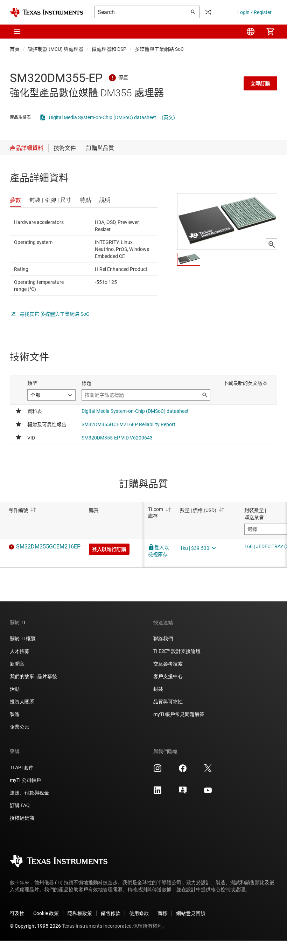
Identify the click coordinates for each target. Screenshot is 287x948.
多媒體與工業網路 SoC (159, 49)
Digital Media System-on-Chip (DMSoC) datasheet (102, 117)
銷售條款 (110, 913)
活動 (15, 689)
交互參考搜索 (168, 664)
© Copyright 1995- (35, 926)
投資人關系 (22, 701)
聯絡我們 (163, 638)
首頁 (15, 49)
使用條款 (139, 913)
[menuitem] (250, 32)
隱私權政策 (80, 913)
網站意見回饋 (190, 913)
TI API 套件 (22, 767)
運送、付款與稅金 (29, 793)
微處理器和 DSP (109, 49)
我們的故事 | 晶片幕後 (33, 676)
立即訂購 (260, 83)
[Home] (46, 12)
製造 (15, 714)
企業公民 (19, 727)
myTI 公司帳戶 (25, 780)
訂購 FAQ (20, 805)
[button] (17, 32)
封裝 (158, 689)
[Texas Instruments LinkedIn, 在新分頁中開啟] (157, 793)
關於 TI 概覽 (23, 638)
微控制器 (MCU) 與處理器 (55, 49)
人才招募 (19, 651)
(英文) (168, 117)
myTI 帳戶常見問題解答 (178, 714)
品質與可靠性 (168, 701)
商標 (162, 913)
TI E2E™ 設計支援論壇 (177, 651)
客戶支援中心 (168, 676)
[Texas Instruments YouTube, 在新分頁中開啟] (208, 793)
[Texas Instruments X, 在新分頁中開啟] (208, 770)
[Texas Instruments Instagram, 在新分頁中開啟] (157, 770)
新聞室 (17, 664)
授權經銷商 (22, 818)
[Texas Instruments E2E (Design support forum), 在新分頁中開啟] (182, 793)
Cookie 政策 (46, 913)
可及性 (17, 913)
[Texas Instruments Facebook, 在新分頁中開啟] (182, 770)
